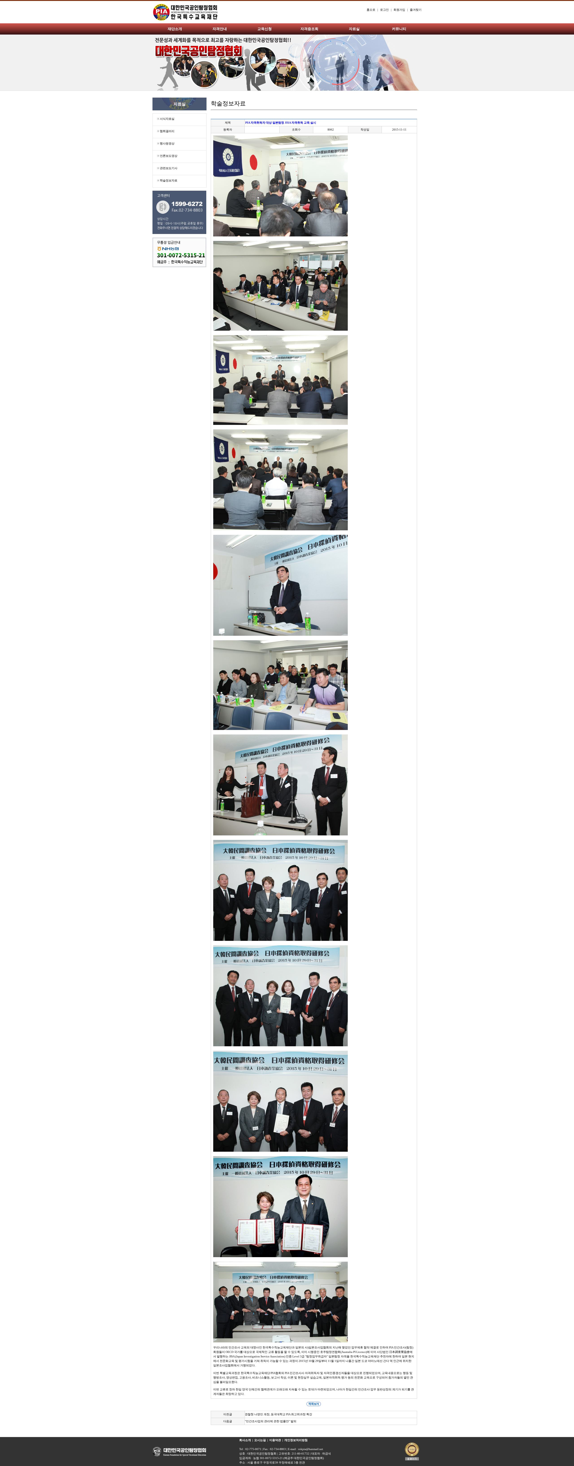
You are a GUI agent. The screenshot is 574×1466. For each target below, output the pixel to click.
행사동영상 (166, 143)
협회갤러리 (166, 131)
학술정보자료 (168, 180)
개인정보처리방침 (296, 1440)
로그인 (384, 9)
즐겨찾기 (416, 9)
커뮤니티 (399, 29)
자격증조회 (309, 29)
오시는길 (260, 1440)
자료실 (354, 29)
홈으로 (371, 9)
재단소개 (175, 29)
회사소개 (245, 1440)
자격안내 (220, 29)
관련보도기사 (168, 168)
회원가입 (399, 9)
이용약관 (275, 1440)
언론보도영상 (168, 155)
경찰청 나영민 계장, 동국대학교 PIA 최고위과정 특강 (278, 1414)
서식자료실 (166, 118)
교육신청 (264, 29)
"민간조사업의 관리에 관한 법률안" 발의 (270, 1421)
